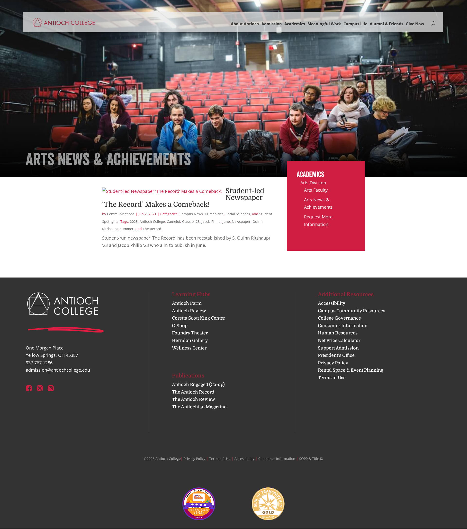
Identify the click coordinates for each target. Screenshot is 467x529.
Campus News (191, 214)
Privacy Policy (333, 362)
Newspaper (241, 221)
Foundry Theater (190, 333)
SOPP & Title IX (311, 458)
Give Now (415, 24)
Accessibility (331, 303)
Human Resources (338, 333)
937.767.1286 (39, 363)
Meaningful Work (324, 24)
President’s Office (336, 355)
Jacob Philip (211, 221)
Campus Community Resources (351, 310)
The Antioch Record (193, 392)
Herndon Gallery (190, 340)
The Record (152, 228)
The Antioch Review (193, 399)
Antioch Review (189, 310)
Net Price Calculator (339, 340)
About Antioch (245, 24)
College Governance (339, 318)
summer (127, 228)
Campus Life (355, 24)
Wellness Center (189, 348)
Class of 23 (191, 221)
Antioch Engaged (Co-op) (198, 384)
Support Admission (338, 348)
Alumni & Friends (386, 24)
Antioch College (152, 221)
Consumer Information (343, 325)
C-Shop (180, 325)
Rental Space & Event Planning (350, 370)
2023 (134, 221)
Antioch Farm (187, 303)
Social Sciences (237, 214)
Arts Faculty (316, 190)
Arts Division (313, 183)
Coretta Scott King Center (198, 318)
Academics (294, 24)
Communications (121, 214)
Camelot (173, 221)
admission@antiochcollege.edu (58, 370)
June (226, 221)
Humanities (214, 214)
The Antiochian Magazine (199, 406)
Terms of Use (332, 377)
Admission (271, 24)
